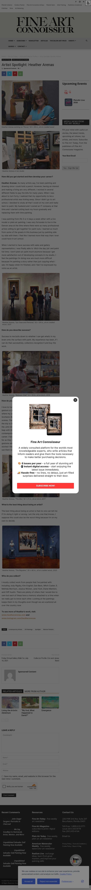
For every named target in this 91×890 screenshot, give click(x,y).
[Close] (75, 400)
